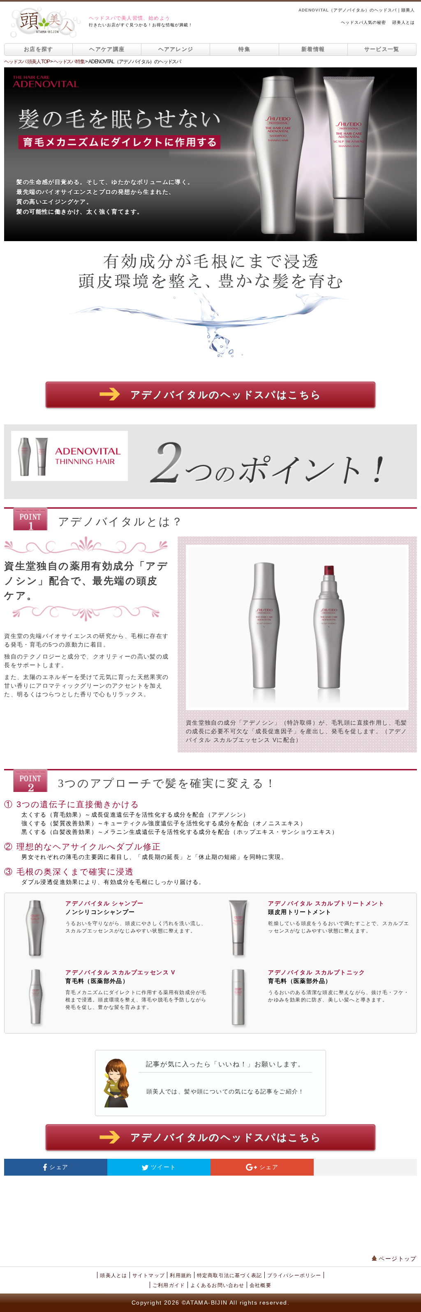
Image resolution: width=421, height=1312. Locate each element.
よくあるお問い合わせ (217, 1285)
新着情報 (313, 49)
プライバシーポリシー (294, 1275)
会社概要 (260, 1285)
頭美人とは (403, 22)
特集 (244, 49)
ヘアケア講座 (107, 49)
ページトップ (397, 1258)
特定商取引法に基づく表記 (229, 1275)
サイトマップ (148, 1275)
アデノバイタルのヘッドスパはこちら (226, 394)
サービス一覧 (382, 49)
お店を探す (38, 49)
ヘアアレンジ (176, 49)
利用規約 (181, 1275)
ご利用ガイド (169, 1285)
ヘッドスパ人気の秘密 (363, 22)
